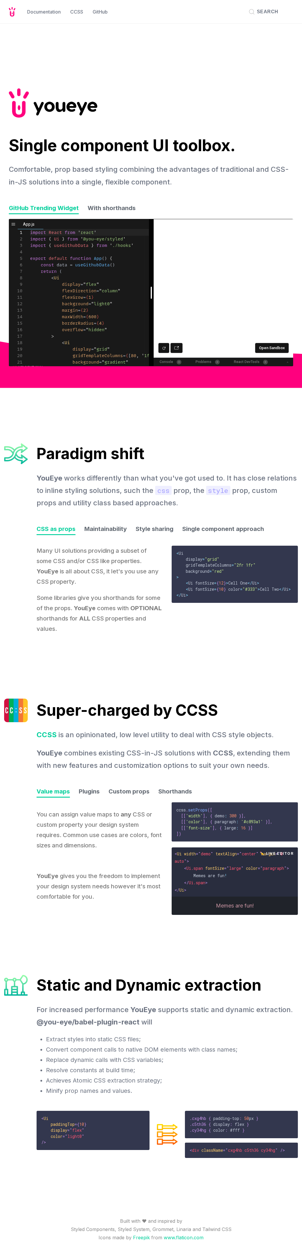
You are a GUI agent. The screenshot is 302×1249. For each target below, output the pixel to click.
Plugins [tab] (89, 791)
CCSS (76, 12)
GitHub (100, 12)
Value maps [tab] (53, 791)
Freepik (141, 1237)
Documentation (44, 12)
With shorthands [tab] (112, 208)
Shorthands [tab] (175, 791)
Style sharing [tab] (154, 528)
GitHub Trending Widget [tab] (44, 208)
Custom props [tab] (129, 791)
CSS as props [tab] (56, 528)
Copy (288, 552)
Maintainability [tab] (105, 528)
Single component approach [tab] (223, 528)
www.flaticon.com (183, 1237)
